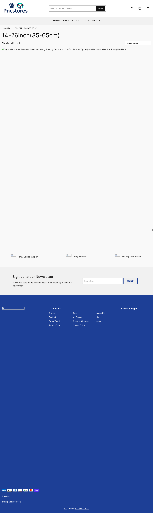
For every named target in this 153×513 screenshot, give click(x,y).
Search (100, 8)
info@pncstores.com (11, 502)
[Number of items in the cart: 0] (148, 8)
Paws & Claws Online (82, 509)
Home (4, 28)
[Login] (131, 8)
